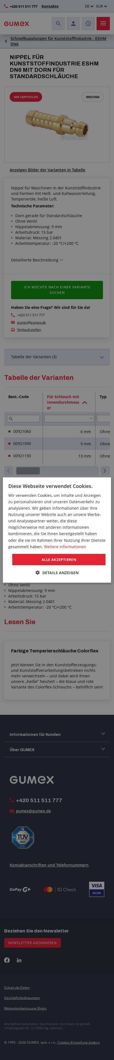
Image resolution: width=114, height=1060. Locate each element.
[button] (57, 573)
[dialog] (57, 530)
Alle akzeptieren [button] (59, 559)
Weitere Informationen (65, 546)
